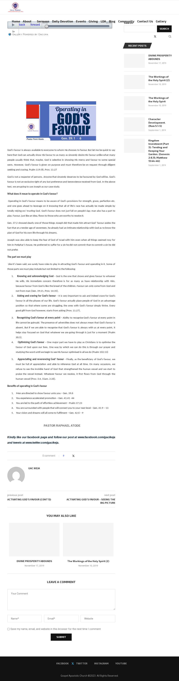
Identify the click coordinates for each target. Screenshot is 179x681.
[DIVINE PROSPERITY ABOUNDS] (34, 539)
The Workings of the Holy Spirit (158, 99)
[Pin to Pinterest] (77, 455)
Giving (93, 21)
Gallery (161, 21)
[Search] (170, 36)
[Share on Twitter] (73, 455)
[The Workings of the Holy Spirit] (134, 103)
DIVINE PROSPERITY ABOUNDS (34, 561)
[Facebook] (151, 36)
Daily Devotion (62, 21)
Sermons (43, 21)
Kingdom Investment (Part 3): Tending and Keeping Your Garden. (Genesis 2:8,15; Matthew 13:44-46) (159, 151)
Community (126, 21)
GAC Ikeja (34, 468)
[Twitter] (155, 36)
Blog (112, 21)
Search (128, 23)
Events (81, 21)
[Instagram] (159, 36)
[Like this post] (66, 455)
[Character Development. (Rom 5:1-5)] (134, 124)
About (27, 21)
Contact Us (145, 21)
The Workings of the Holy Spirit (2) (88, 561)
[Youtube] (163, 36)
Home (16, 21)
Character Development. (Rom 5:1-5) (157, 122)
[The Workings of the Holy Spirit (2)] (88, 539)
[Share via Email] (80, 455)
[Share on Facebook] (70, 455)
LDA (103, 21)
